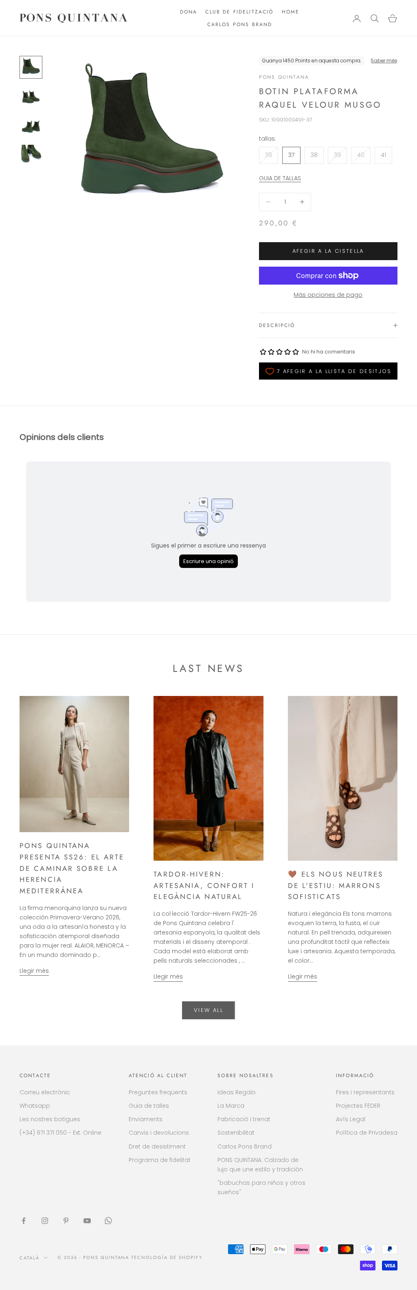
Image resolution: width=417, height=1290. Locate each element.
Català (30, 1258)
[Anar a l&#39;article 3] (31, 126)
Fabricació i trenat (243, 1119)
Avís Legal (350, 1119)
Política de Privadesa (366, 1133)
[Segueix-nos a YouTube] (87, 1221)
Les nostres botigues (50, 1119)
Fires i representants (365, 1092)
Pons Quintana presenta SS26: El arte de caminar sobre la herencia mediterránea (72, 868)
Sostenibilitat (236, 1133)
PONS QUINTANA (284, 77)
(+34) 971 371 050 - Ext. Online (60, 1133)
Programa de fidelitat (160, 1160)
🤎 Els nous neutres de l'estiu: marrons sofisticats (336, 885)
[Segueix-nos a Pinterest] (66, 1221)
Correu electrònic (45, 1092)
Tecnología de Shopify (166, 1257)
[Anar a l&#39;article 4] (31, 155)
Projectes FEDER (358, 1106)
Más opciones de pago (328, 295)
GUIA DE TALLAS (280, 178)
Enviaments (145, 1119)
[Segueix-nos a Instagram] (45, 1221)
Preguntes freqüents (158, 1092)
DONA (189, 11)
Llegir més (34, 971)
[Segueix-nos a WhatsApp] (108, 1221)
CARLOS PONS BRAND (239, 24)
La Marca (230, 1106)
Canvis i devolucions (159, 1133)
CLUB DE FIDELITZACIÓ (239, 11)
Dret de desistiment (157, 1146)
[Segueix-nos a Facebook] (24, 1221)
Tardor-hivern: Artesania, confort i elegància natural (204, 885)
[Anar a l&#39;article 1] (31, 67)
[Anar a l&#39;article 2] (31, 96)
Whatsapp (35, 1106)
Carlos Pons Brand (244, 1146)
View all (208, 1010)
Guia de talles (149, 1106)
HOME (291, 11)
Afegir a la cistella (328, 251)
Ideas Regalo (236, 1092)
